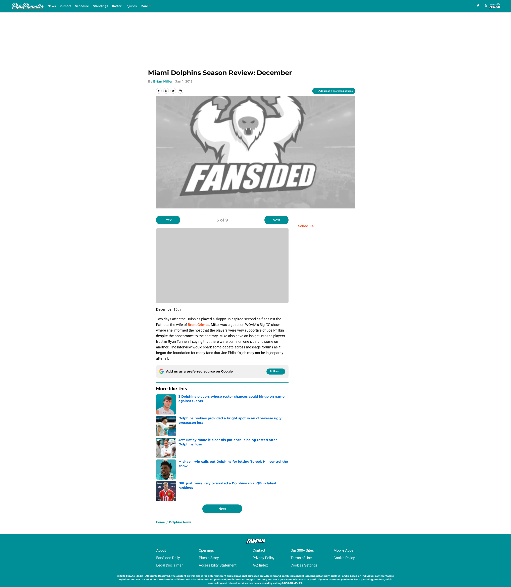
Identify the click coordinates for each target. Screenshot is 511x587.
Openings (206, 550)
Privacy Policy (263, 558)
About (161, 550)
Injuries (131, 6)
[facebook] (478, 5)
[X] (486, 5)
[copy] (180, 91)
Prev (168, 220)
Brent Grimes (198, 325)
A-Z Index (260, 565)
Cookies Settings (304, 565)
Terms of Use (301, 558)
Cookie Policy (344, 558)
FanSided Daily (168, 558)
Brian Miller (163, 81)
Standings (100, 6)
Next (276, 220)
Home (160, 522)
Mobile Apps (343, 550)
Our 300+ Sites (302, 550)
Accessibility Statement (218, 565)
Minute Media (134, 575)
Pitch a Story (209, 558)
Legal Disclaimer (169, 565)
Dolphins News (180, 522)
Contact (259, 550)
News (52, 6)
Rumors (65, 6)
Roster (116, 6)
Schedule (82, 6)
